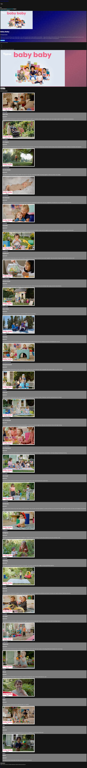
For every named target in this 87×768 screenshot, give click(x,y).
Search (5, 9)
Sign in (14, 9)
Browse (2, 9)
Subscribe (2, 40)
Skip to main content (4, 1)
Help (1, 764)
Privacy (6, 764)
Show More (2, 763)
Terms (3, 764)
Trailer (6, 40)
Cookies (10, 764)
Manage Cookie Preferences (17, 764)
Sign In (8, 10)
